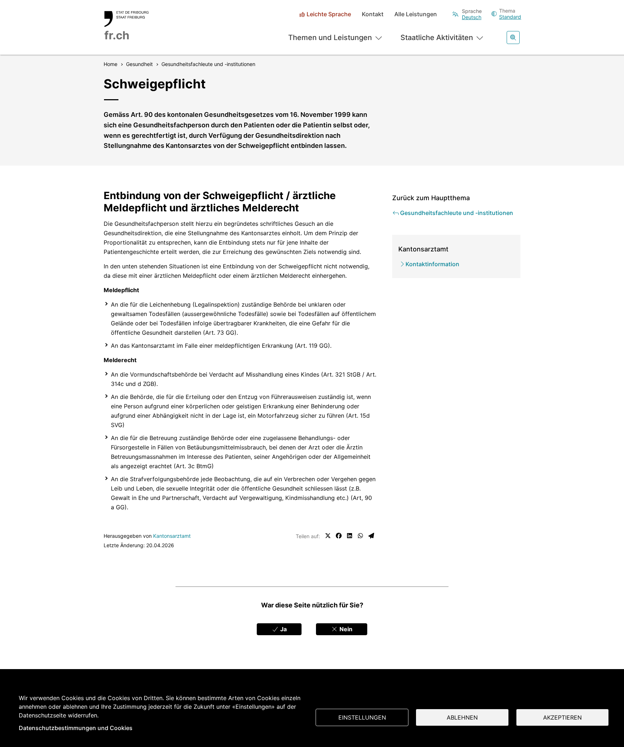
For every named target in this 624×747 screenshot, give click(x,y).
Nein (345, 629)
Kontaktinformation (432, 264)
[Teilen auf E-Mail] (371, 536)
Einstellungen (362, 717)
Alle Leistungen (415, 14)
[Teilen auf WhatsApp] (360, 536)
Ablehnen (462, 717)
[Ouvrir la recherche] (513, 37)
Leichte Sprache (329, 14)
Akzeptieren (562, 717)
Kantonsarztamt (172, 536)
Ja (283, 629)
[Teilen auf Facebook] (339, 536)
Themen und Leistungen (330, 37)
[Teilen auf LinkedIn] (349, 536)
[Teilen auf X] (328, 536)
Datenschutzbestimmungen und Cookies (76, 727)
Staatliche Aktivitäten (436, 37)
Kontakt (373, 14)
